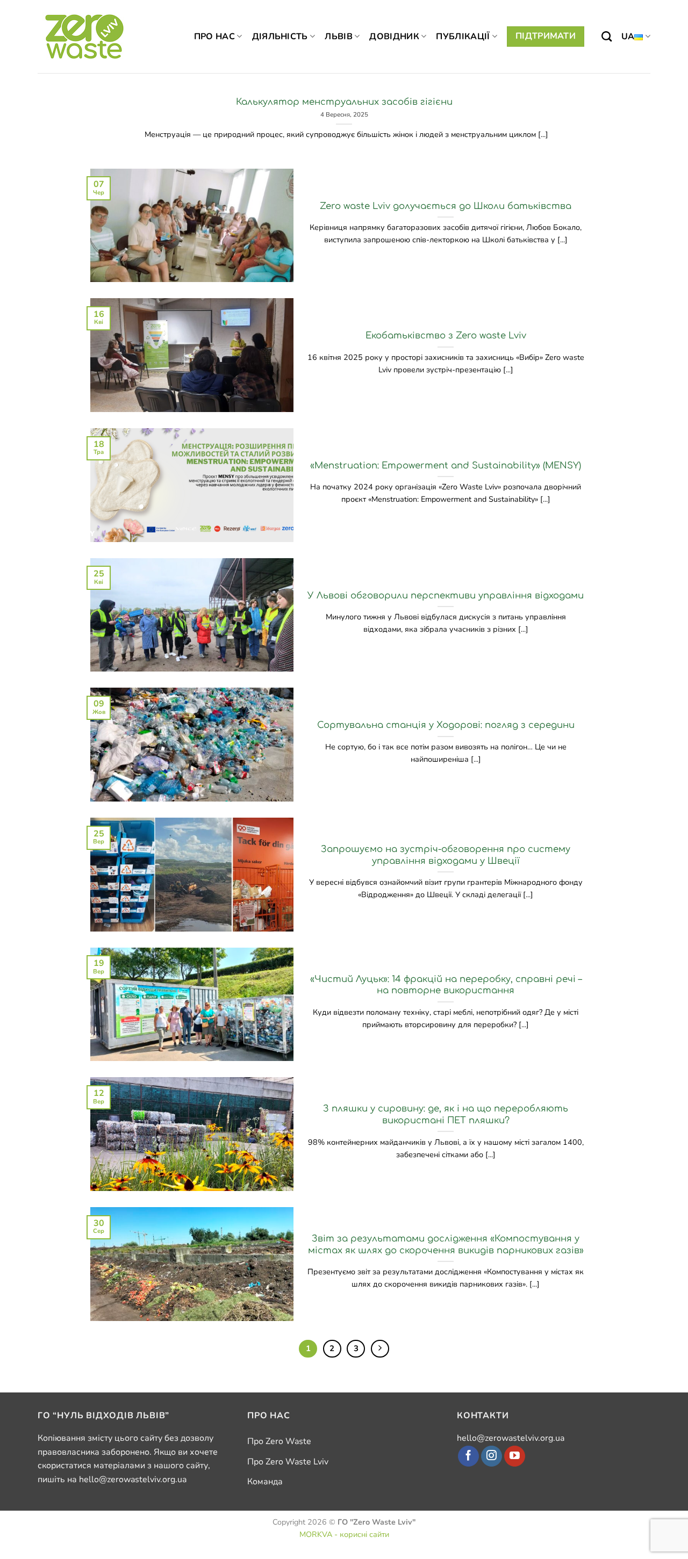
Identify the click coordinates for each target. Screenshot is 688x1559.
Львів (339, 36)
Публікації (463, 36)
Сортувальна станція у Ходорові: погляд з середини (446, 725)
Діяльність (280, 36)
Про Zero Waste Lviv (287, 1462)
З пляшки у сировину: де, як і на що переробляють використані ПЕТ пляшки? (445, 1114)
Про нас (214, 36)
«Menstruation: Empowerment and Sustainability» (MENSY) (445, 465)
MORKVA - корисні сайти (344, 1534)
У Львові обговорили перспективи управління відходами (445, 595)
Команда (265, 1482)
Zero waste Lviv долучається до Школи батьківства (445, 206)
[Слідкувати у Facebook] (468, 1456)
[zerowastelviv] (85, 36)
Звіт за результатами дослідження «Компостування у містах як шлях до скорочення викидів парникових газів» (446, 1244)
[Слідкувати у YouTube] (514, 1456)
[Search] (606, 36)
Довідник (394, 36)
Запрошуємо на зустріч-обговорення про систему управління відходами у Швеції (445, 855)
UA (628, 36)
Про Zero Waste (279, 1441)
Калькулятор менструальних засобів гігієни (344, 102)
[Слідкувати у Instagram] (491, 1456)
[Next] (380, 1349)
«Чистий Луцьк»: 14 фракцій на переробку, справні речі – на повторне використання (446, 985)
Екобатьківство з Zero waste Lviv (446, 335)
